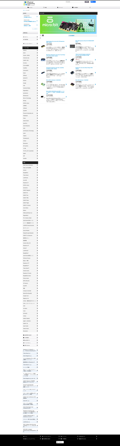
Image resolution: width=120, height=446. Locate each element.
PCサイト (60, 442)
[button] (90, 7)
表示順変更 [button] (72, 35)
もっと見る (34, 28)
